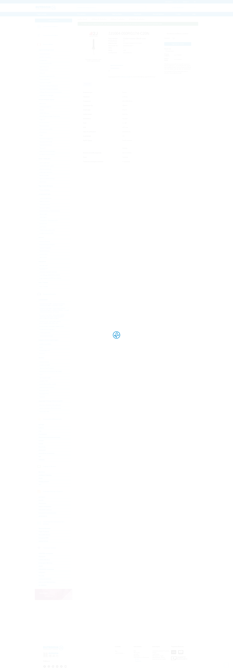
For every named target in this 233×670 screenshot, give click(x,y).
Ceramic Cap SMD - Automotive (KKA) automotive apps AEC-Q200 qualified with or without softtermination (52, 316)
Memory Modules (44, 528)
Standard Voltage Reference (49, 86)
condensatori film (45, 333)
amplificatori (43, 60)
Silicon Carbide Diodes (47, 178)
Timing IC (43, 148)
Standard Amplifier (45, 82)
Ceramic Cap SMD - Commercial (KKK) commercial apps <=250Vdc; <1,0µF (52, 304)
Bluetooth (42, 556)
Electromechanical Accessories (49, 437)
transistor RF (44, 269)
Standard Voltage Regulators (49, 89)
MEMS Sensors (45, 251)
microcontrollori (44, 122)
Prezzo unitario (166, 55)
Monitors (42, 472)
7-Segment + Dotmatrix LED (49, 220)
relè (40, 456)
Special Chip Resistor (47, 368)
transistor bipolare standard (48, 272)
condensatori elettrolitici (47, 329)
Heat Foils (42, 447)
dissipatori (42, 450)
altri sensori (43, 257)
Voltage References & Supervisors (51, 92)
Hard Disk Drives (44, 535)
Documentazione (158, 14)
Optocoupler (43, 214)
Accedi (137, 659)
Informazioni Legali (157, 656)
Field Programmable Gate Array (50, 116)
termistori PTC (44, 394)
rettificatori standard (46, 172)
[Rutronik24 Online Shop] (46, 7)
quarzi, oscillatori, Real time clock (50, 408)
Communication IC (46, 107)
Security (41, 576)
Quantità (167, 38)
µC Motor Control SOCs (47, 154)
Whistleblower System (158, 657)
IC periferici (43, 132)
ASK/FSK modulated (46, 553)
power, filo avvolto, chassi (48, 384)
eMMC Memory (44, 113)
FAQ (135, 651)
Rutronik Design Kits (46, 138)
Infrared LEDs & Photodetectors (50, 211)
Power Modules (45, 190)
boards (41, 500)
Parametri (87, 84)
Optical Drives (43, 541)
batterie (41, 428)
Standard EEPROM (46, 142)
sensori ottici (44, 254)
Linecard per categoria (50, 26)
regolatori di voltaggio (46, 95)
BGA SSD (43, 103)
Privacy (154, 652)
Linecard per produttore (50, 35)
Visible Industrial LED (47, 233)
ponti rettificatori (45, 163)
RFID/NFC (42, 572)
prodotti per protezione (46, 453)
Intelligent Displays (45, 475)
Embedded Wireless (45, 563)
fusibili (41, 444)
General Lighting (45, 208)
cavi (40, 431)
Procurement (81, 14)
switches (42, 459)
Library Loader (126, 77)
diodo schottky (44, 175)
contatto (136, 654)
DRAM (42, 110)
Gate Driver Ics (44, 67)
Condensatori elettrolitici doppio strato (52, 326)
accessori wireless (45, 579)
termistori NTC (44, 390)
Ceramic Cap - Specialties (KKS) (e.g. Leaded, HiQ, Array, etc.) (50, 322)
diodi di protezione (45, 169)
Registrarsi (138, 661)
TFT (40, 485)
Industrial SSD (44, 538)
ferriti (41, 347)
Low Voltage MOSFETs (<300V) (50, 275)
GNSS (41, 566)
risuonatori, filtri (44, 411)
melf (41, 374)
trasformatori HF (45, 350)
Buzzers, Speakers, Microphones (50, 405)
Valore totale (166, 59)
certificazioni (155, 654)
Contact (178, 14)
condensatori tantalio (46, 336)
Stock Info (167, 49)
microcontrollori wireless (47, 582)
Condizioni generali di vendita (160, 651)
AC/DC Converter (45, 57)
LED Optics (43, 217)
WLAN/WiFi (42, 585)
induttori (42, 353)
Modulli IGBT (44, 265)
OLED (41, 478)
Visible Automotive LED (47, 230)
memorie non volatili (46, 129)
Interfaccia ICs (44, 70)
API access (137, 652)
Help (194, 14)
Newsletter (137, 656)
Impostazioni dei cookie (159, 659)
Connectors (43, 434)
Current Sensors (45, 241)
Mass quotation (117, 14)
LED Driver (43, 227)
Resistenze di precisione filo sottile (51, 371)
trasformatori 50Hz (45, 344)
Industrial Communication (47, 513)
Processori (42, 503)
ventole (41, 440)
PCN (98, 14)
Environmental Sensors (47, 244)
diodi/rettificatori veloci (47, 166)
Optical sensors (45, 201)
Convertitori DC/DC (46, 63)
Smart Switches (45, 79)
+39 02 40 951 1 (119, 653)
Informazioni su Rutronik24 (141, 657)
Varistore (42, 397)
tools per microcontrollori (47, 151)
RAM (41, 135)
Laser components (45, 198)
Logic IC (42, 119)
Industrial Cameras (45, 510)
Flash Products (44, 531)
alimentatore (43, 516)
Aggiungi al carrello (177, 44)
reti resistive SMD (45, 378)
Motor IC (42, 73)
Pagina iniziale (41, 14)
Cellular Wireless (44, 560)
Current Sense (44, 362)
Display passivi (44, 481)
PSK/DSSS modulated (46, 569)
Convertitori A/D (45, 54)
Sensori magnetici (45, 248)
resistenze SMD (45, 365)
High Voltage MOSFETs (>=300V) (50, 278)
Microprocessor (44, 126)
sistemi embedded (45, 506)
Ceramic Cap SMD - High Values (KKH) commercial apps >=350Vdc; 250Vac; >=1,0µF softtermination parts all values (54, 310)
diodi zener (43, 182)
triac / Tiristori (44, 286)
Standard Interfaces (46, 145)
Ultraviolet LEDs (45, 204)
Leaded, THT (44, 381)
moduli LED (43, 224)
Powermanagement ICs (47, 76)
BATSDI (41, 424)
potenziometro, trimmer (47, 387)
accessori (42, 497)
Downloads (137, 14)
